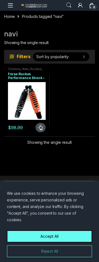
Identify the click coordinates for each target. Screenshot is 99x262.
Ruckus (36, 69)
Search (69, 5)
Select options (38, 127)
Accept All (49, 236)
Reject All (49, 251)
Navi (25, 69)
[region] (49, 222)
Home (9, 16)
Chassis (14, 69)
